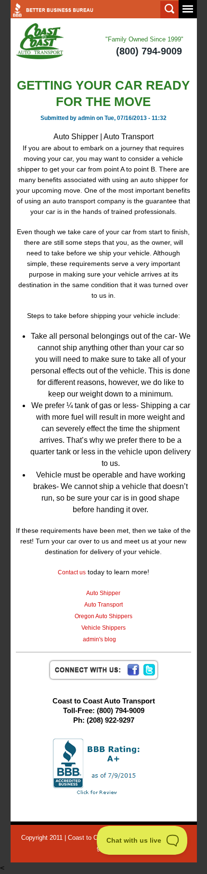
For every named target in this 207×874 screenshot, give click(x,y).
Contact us (72, 572)
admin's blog (99, 639)
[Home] (40, 41)
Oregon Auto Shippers (103, 616)
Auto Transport (103, 604)
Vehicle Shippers (103, 627)
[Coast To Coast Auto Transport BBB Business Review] (103, 766)
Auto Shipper (103, 593)
